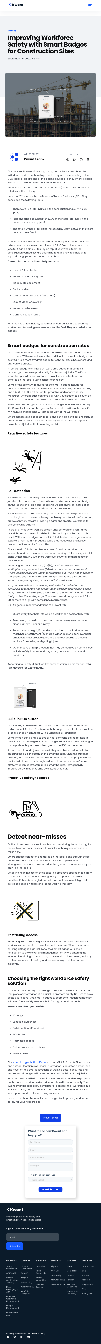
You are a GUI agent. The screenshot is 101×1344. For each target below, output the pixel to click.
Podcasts (86, 1280)
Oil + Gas (55, 1271)
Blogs (84, 1271)
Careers (70, 1275)
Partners (71, 1280)
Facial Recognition (41, 1272)
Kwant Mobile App (12, 1314)
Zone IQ (24, 1273)
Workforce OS (27, 1287)
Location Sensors (40, 1285)
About (69, 1266)
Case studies (88, 1266)
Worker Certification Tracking (12, 1280)
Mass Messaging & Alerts (12, 1289)
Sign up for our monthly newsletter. (25, 1228)
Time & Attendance (26, 1267)
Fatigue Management (12, 1307)
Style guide (87, 1293)
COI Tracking (12, 1273)
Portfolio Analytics (25, 1292)
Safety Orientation (11, 1267)
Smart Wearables (41, 1278)
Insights (24, 1277)
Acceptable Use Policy (72, 1292)
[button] (90, 5)
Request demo (50, 1117)
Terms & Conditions (72, 1285)
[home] (16, 5)
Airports (54, 1266)
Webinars (86, 1275)
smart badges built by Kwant (30, 1062)
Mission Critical (58, 1284)
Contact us (72, 1271)
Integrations (87, 1284)
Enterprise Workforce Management (12, 1299)
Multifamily (56, 1275)
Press (84, 1289)
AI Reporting (26, 1282)
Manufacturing (58, 1280)
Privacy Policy (38, 1333)
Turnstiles (40, 1266)
